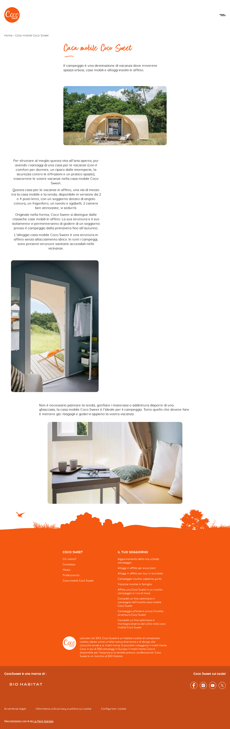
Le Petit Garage (43, 721)
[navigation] (87, 569)
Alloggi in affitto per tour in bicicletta (140, 573)
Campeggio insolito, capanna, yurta (139, 578)
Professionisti (71, 575)
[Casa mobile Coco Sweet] (12, 15)
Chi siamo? (69, 559)
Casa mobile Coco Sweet (78, 580)
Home (8, 35)
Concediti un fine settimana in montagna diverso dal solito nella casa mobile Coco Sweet (142, 624)
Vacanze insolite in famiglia (135, 584)
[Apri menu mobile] (222, 15)
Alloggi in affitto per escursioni (137, 568)
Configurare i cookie (113, 708)
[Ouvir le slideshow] (115, 463)
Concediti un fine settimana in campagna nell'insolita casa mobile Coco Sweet (139, 602)
